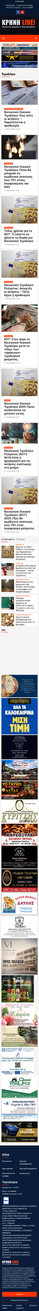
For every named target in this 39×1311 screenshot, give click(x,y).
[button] (3, 38)
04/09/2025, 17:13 (13, 363)
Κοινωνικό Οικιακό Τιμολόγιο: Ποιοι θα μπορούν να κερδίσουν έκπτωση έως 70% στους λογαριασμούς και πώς (18, 177)
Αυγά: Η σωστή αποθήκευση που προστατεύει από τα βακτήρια (25, 621)
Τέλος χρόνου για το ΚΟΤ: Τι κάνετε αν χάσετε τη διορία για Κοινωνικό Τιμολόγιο (18, 236)
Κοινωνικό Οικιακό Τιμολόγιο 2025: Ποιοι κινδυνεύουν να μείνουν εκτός (19, 408)
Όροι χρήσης (7, 1168)
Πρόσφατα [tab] (8, 539)
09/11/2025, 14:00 (13, 190)
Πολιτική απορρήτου (28, 1168)
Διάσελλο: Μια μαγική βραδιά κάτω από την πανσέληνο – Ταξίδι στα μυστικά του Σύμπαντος (26, 571)
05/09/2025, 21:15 (13, 299)
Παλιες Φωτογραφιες (25, 5)
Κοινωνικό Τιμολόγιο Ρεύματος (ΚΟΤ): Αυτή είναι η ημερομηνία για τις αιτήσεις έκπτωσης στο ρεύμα (18, 459)
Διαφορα (18, 614)
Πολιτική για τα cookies (8, 1174)
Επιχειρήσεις (20, 544)
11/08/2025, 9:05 (12, 417)
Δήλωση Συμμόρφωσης (26, 1162)
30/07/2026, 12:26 (13, 129)
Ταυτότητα (33, 1305)
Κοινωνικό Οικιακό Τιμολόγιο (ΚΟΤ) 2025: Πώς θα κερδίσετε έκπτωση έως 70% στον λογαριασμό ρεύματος (19, 520)
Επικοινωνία (25, 1173)
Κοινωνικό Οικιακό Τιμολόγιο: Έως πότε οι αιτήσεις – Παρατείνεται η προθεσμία (18, 118)
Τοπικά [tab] (21, 539)
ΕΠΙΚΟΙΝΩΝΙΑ (10, 5)
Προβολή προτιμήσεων (19, 1300)
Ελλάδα (7, 400)
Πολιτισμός (19, 563)
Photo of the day (13, 8)
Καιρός (27, 579)
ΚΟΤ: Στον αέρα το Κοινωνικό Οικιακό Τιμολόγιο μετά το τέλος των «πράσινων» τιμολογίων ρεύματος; (17, 349)
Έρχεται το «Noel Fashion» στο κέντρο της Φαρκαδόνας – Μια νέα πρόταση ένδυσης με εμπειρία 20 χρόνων (25, 553)
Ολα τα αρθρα (27, 8)
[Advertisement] (19, 653)
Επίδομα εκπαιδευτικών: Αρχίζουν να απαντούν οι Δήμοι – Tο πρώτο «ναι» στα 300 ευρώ (25, 604)
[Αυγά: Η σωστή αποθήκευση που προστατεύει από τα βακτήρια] (7, 619)
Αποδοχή (19, 1294)
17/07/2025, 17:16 (12, 471)
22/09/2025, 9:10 (12, 245)
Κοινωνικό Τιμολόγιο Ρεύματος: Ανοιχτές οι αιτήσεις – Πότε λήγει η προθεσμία (18, 290)
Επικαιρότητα (9, 109)
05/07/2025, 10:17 (13, 532)
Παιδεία (27, 595)
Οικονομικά (18, 109)
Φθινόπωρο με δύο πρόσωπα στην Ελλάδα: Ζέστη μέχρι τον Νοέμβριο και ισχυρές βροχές (25, 587)
